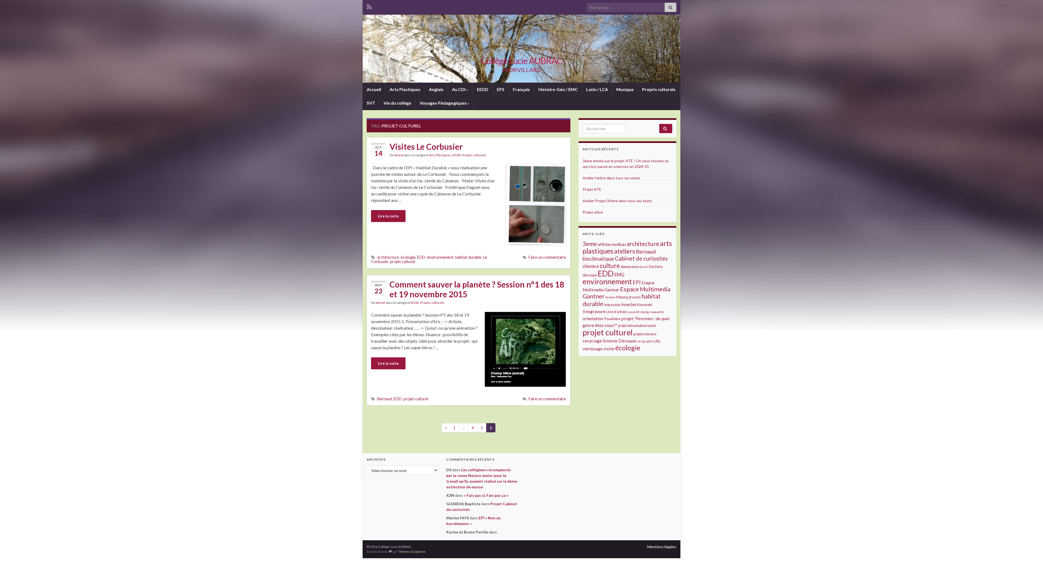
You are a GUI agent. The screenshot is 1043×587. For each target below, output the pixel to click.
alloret (399, 155)
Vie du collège (397, 102)
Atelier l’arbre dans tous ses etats (611, 178)
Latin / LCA (597, 89)
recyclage (592, 340)
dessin (643, 266)
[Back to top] (1031, 575)
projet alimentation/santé (637, 326)
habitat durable (468, 257)
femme (610, 297)
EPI (637, 282)
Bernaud (384, 398)
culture (610, 265)
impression (612, 305)
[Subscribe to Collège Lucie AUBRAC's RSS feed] (369, 6)
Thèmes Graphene (411, 551)
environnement (440, 257)
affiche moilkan (612, 244)
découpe (590, 275)
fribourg (622, 297)
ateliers (624, 251)
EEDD (482, 89)
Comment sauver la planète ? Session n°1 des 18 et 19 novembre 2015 (476, 289)
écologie (408, 257)
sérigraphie (645, 341)
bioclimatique (598, 258)
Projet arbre (593, 212)
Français (521, 89)
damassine (629, 266)
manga (645, 312)
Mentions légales (661, 546)
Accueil (374, 89)
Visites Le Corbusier (426, 146)
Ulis (657, 341)
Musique (625, 89)
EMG (619, 274)
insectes (628, 304)
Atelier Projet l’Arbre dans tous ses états (617, 200)
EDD (421, 257)
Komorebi (644, 305)
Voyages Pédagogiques (443, 102)
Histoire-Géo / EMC (558, 89)
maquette (657, 312)
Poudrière (612, 318)
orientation (593, 318)
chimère (591, 266)
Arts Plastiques (404, 89)
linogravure (594, 311)
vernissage (592, 348)
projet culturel (402, 261)
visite (608, 348)
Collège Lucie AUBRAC (521, 60)
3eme (590, 243)
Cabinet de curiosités (641, 258)
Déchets (656, 266)
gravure (635, 297)
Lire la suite (388, 216)
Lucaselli (633, 312)
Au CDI (459, 89)
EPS (500, 89)
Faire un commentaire (547, 257)
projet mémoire (644, 334)
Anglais (436, 89)
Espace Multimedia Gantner (626, 292)
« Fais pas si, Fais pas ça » (486, 495)
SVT (371, 102)
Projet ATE (592, 189)
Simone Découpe (619, 340)
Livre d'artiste (616, 312)
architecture (388, 257)
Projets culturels (659, 89)
